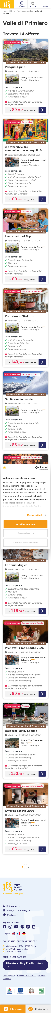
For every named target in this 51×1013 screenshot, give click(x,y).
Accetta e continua (25, 524)
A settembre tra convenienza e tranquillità (23, 148)
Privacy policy (9, 975)
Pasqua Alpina (15, 67)
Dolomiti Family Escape (21, 730)
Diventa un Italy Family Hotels (24, 963)
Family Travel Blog (17, 910)
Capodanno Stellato (19, 316)
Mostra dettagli (34, 515)
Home (5, 11)
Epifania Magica (16, 565)
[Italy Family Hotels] (7, 4)
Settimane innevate (19, 399)
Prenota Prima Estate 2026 (24, 648)
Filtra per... (16, 1009)
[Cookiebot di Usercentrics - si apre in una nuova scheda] (36, 468)
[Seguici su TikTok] (28, 927)
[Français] (18, 933)
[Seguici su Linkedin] (33, 927)
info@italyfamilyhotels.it (17, 949)
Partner (12, 915)
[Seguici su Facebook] (4, 927)
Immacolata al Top (18, 236)
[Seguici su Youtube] (16, 927)
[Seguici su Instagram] (10, 927)
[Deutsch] (24, 933)
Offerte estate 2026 (19, 810)
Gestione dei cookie (26, 975)
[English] (13, 933)
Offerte (12, 11)
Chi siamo (12, 906)
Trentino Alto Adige (25, 11)
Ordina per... (41, 1009)
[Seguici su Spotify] (22, 927)
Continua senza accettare (25, 542)
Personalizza (24, 533)
